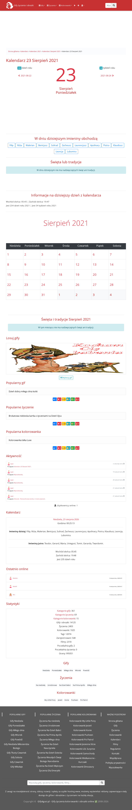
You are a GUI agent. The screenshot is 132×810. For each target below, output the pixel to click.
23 (66, 74)
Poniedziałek (57, 670)
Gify (42, 5)
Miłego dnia (68, 670)
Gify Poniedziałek (16, 725)
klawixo (15, 578)
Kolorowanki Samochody (83, 753)
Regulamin (115, 748)
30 (26, 295)
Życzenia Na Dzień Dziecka (49, 752)
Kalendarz (115, 739)
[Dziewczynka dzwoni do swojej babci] (66, 358)
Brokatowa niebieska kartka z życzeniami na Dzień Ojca (35, 415)
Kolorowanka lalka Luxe (20, 440)
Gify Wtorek (16, 734)
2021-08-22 (25, 75)
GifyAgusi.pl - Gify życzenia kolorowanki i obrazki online (66, 801)
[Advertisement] (66, 28)
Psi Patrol (84, 700)
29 (9, 295)
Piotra (106, 145)
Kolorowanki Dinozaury (82, 766)
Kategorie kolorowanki (64, 618)
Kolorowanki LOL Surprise (82, 748)
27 (94, 284)
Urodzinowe (52, 685)
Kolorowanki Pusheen (82, 734)
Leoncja (59, 151)
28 (111, 284)
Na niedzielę (40, 685)
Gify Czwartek (16, 762)
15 (9, 274)
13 (94, 264)
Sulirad (54, 145)
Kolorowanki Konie (82, 730)
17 (43, 274)
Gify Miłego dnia (16, 730)
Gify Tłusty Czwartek (16, 752)
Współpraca (115, 758)
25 (60, 284)
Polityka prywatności (116, 762)
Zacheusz (66, 145)
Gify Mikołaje (16, 766)
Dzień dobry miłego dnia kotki (23, 391)
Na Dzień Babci (65, 685)
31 (43, 295)
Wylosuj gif (67, 377)
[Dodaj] (78, 5)
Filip (11, 145)
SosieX (15, 586)
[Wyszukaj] (114, 5)
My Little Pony (50, 700)
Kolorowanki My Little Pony (82, 721)
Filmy (115, 744)
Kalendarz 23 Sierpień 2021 (22, 466)
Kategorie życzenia (64, 614)
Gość (11, 464)
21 (111, 274)
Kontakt (115, 753)
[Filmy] (75, 5)
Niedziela (46, 670)
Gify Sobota (16, 757)
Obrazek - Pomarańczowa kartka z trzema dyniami (29, 499)
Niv (14, 595)
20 (94, 274)
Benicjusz (42, 145)
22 (9, 284)
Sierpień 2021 (66, 223)
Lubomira (71, 151)
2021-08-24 (106, 75)
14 (111, 264)
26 (77, 284)
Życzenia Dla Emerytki (49, 770)
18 (60, 274)
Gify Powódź (16, 739)
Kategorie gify (63, 610)
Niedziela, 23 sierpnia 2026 (66, 519)
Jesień (60, 700)
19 (77, 274)
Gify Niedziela (16, 721)
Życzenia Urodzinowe (49, 725)
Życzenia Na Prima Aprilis (49, 734)
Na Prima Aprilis (79, 685)
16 (26, 274)
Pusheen (74, 700)
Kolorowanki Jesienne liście (82, 744)
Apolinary (95, 145)
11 (60, 264)
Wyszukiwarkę (18, 474)
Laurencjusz (80, 145)
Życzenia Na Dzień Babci (49, 730)
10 (43, 264)
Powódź (86, 670)
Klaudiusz (117, 145)
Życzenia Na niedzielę (49, 721)
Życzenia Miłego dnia (50, 739)
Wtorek (78, 670)
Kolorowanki (66, 5)
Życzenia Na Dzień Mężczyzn (49, 765)
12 (77, 264)
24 (43, 284)
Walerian (30, 145)
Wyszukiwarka (115, 767)
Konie (67, 700)
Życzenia (52, 5)
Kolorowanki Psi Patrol (82, 739)
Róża (19, 145)
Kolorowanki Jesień (82, 725)
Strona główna (116, 721)
